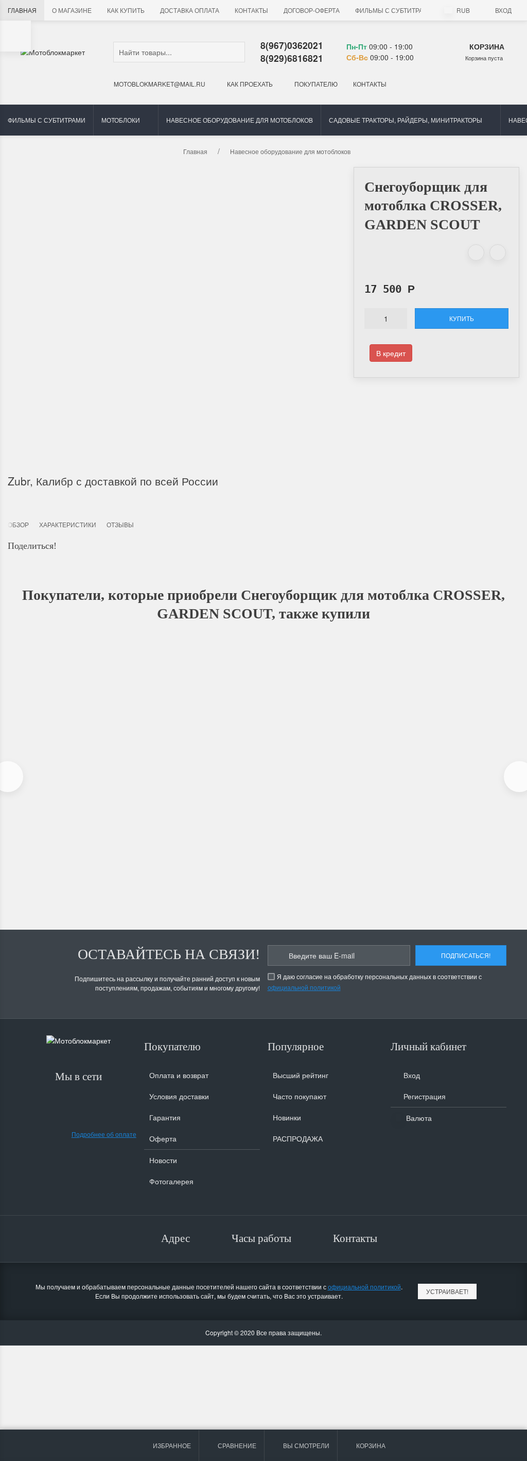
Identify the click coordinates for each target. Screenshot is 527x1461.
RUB (462, 10)
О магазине (72, 10)
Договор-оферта (312, 10)
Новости (163, 1160)
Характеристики (67, 524)
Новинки (287, 1117)
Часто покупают (299, 1096)
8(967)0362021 (291, 45)
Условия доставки (179, 1096)
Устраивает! (447, 1291)
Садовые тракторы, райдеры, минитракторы (405, 119)
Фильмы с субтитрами (394, 10)
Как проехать (249, 83)
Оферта (163, 1138)
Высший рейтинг (300, 1075)
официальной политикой (304, 987)
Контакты (251, 10)
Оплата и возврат (178, 1075)
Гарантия (165, 1117)
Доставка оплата (189, 10)
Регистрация (423, 1096)
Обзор (18, 524)
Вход (503, 10)
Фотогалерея (171, 1181)
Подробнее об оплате (104, 1134)
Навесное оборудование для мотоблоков (239, 119)
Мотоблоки (120, 119)
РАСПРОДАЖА (298, 1138)
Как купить (126, 10)
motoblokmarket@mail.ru (158, 83)
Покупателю (315, 83)
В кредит (391, 353)
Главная (22, 10)
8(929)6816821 (291, 58)
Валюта (418, 1118)
